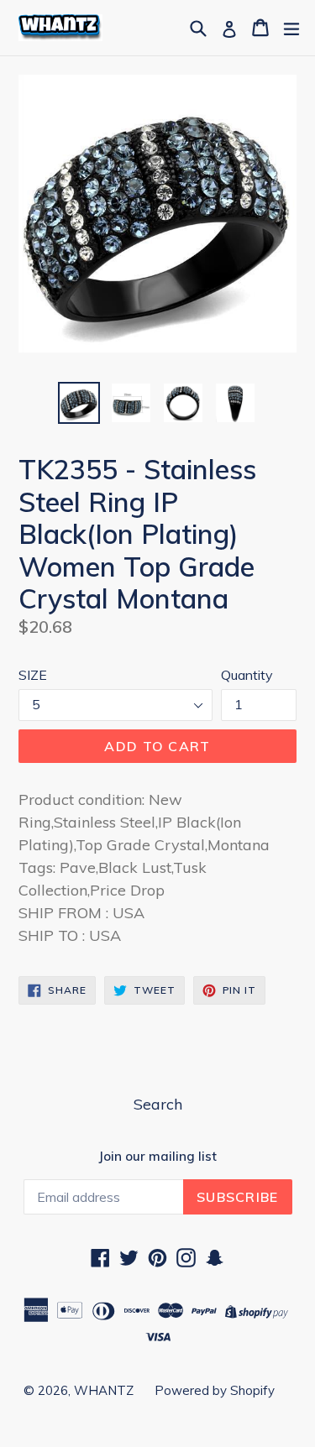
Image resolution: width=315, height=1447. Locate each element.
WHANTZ (104, 1390)
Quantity (247, 674)
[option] (79, 403)
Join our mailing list (157, 1156)
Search (158, 1104)
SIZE (32, 674)
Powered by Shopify (215, 1390)
